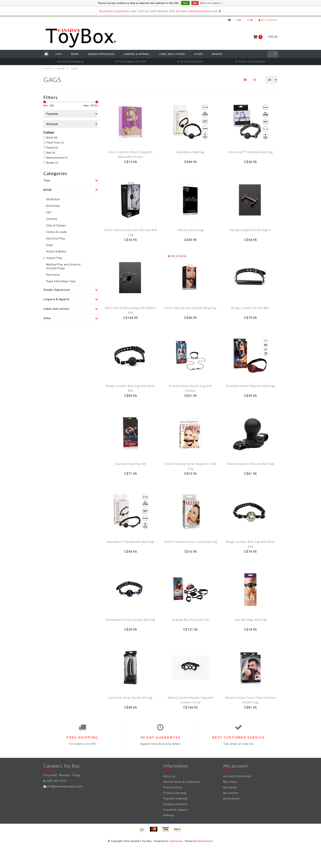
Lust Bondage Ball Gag (250, 619)
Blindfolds (53, 205)
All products (231, 798)
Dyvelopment (205, 841)
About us (169, 776)
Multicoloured (57, 157)
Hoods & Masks (56, 251)
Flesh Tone (55, 142)
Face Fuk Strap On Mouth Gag (130, 697)
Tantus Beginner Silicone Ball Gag (250, 463)
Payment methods (175, 798)
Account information (237, 776)
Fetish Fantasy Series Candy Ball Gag (190, 541)
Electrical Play (55, 238)
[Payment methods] (141, 829)
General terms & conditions (181, 781)
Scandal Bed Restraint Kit (190, 619)
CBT (49, 212)
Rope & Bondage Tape (61, 281)
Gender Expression (101, 54)
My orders (230, 781)
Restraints (53, 274)
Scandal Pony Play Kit (130, 463)
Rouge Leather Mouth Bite (250, 308)
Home (47, 68)
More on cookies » (211, 3)
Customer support (175, 809)
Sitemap (168, 815)
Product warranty (175, 792)
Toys (58, 54)
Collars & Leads (56, 231)
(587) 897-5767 (56, 780)
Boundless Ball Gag (190, 152)
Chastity (51, 218)
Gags (49, 244)
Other (198, 54)
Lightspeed (175, 841)
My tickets (230, 787)
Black (52, 137)
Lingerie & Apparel (137, 54)
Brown (52, 162)
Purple (52, 147)
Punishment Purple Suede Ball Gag (130, 619)
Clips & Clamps (56, 225)
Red (51, 152)
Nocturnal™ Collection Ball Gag (250, 152)
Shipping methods (175, 804)
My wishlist (230, 792)
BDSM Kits (53, 199)
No (195, 3)
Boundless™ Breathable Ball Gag (130, 541)
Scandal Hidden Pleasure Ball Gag (250, 385)
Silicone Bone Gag (190, 230)
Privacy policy (172, 787)
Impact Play (54, 258)
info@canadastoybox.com (65, 786)
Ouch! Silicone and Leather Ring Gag (190, 308)
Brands (217, 54)
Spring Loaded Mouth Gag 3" (250, 230)
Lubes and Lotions (172, 54)
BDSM (75, 54)
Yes (185, 3)
